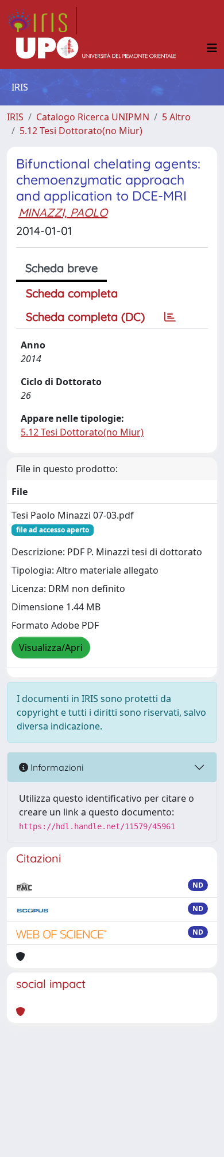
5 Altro (176, 117)
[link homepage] (42, 20)
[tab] (170, 317)
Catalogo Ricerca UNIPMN (92, 117)
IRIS (15, 117)
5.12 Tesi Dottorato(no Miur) (81, 130)
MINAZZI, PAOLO (62, 212)
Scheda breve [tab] (61, 268)
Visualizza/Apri (51, 647)
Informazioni (55, 767)
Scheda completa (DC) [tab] (85, 316)
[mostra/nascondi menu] (212, 48)
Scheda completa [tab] (72, 293)
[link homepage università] (96, 48)
